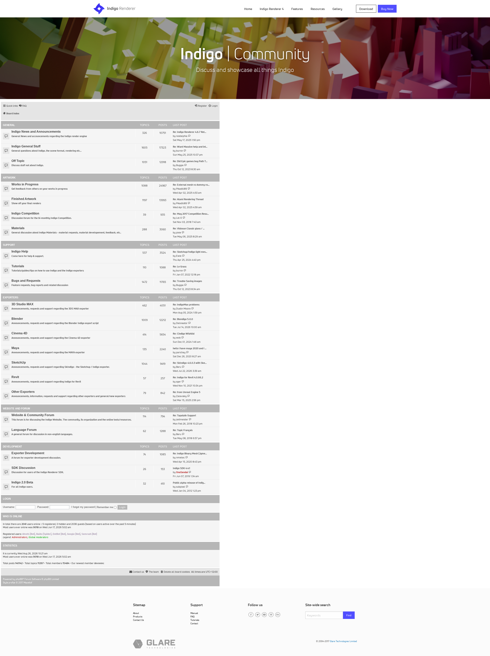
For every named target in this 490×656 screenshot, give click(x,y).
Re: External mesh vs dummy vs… (191, 184)
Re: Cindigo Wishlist (183, 333)
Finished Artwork (23, 199)
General (9, 125)
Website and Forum (16, 408)
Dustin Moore (183, 308)
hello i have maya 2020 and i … (190, 348)
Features (297, 9)
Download (366, 9)
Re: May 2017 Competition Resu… (191, 213)
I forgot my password (83, 507)
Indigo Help (19, 251)
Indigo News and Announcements (36, 131)
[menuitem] (249, 8)
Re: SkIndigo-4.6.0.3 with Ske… (190, 363)
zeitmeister (182, 419)
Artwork (9, 177)
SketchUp (18, 362)
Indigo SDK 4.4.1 (181, 468)
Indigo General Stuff (25, 146)
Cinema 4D (19, 333)
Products (137, 616)
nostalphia (181, 136)
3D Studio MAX (22, 304)
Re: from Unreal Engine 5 (186, 392)
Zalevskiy (181, 396)
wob (178, 337)
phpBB (19, 579)
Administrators (19, 537)
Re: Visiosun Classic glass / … (189, 228)
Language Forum (24, 429)
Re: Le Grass (179, 266)
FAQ (192, 616)
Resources (318, 9)
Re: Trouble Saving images (187, 281)
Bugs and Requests (25, 280)
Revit (15, 377)
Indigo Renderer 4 (272, 9)
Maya (15, 348)
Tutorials (17, 266)
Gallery (337, 9)
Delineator (182, 323)
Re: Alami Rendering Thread (188, 199)
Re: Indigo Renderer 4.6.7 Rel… (189, 132)
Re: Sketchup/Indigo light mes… (190, 251)
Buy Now (387, 9)
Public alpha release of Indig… (189, 482)
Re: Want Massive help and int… (190, 146)
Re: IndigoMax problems (186, 304)
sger (178, 381)
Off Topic (17, 160)
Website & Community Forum (32, 415)
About (136, 613)
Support (9, 245)
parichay (180, 352)
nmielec (180, 457)
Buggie (180, 165)
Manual (194, 613)
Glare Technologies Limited (343, 641)
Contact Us (138, 620)
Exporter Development (27, 453)
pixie (178, 232)
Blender (17, 318)
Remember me (105, 507)
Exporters (10, 297)
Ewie (178, 255)
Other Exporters (23, 391)
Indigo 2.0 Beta (22, 482)
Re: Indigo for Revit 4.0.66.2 (188, 377)
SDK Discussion (23, 467)
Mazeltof (28, 582)
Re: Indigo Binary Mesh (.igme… (190, 453)
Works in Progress (24, 184)
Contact (194, 623)
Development (12, 446)
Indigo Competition (25, 213)
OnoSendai (182, 472)
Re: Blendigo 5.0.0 (183, 319)
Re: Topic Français (183, 430)
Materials (17, 228)
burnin (179, 150)
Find (348, 615)
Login (7, 499)
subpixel (180, 486)
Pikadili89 (181, 188)
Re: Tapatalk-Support (184, 415)
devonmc (99, 563)
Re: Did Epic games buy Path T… (190, 161)
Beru (178, 367)
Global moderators (38, 537)
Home (248, 9)
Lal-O (179, 217)
